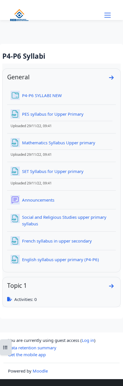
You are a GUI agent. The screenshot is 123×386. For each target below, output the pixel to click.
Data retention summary (32, 347)
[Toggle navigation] (107, 15)
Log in (88, 340)
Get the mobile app (27, 354)
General (18, 77)
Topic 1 (17, 285)
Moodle (40, 371)
